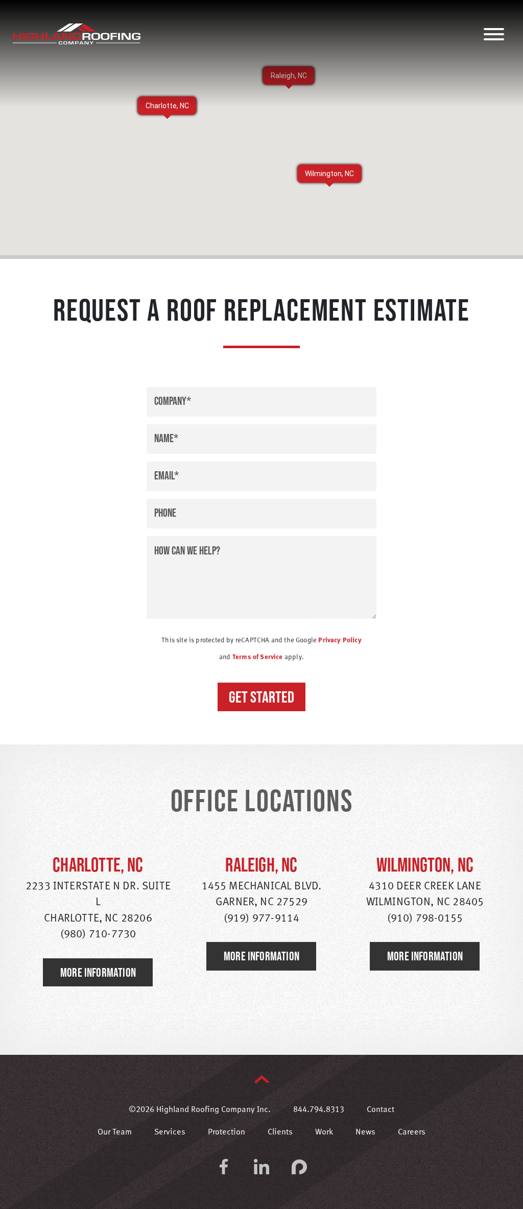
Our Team (115, 1132)
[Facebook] (223, 1166)
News (365, 1132)
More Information (98, 972)
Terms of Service (257, 657)
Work (324, 1132)
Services (169, 1132)
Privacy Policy (340, 640)
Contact (380, 1110)
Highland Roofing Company (76, 33)
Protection (226, 1132)
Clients (280, 1132)
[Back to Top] (261, 1079)
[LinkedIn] (261, 1166)
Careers (411, 1132)
